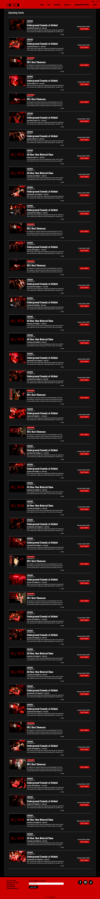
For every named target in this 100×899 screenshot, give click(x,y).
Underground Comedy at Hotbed (42, 25)
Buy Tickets (84, 29)
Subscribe (33, 887)
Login (98, 1)
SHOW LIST (67, 5)
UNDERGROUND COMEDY (81, 5)
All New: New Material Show (40, 154)
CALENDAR (57, 5)
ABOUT (95, 5)
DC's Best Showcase (36, 62)
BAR (49, 5)
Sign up (93, 1)
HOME (42, 5)
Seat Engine (52, 897)
